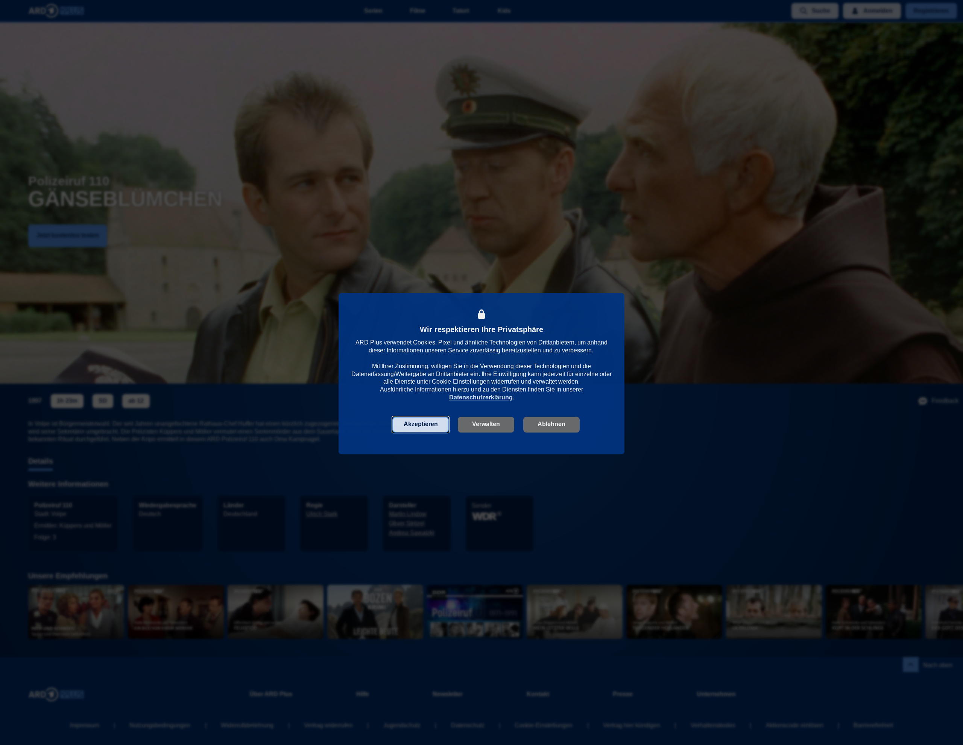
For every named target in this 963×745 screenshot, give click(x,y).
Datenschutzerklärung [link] (481, 396)
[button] (420, 424)
